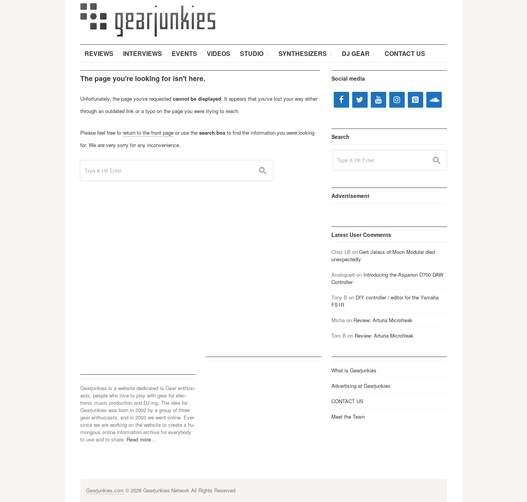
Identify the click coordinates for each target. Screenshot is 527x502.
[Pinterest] (415, 100)
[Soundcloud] (434, 100)
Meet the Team (348, 416)
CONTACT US (347, 401)
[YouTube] (378, 100)
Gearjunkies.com (105, 490)
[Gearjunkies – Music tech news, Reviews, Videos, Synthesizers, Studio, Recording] (147, 19)
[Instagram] (397, 100)
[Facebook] (341, 100)
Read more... (141, 439)
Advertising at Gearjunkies (360, 385)
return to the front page (148, 132)
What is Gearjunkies (354, 370)
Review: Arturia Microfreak (382, 320)
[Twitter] (360, 100)
